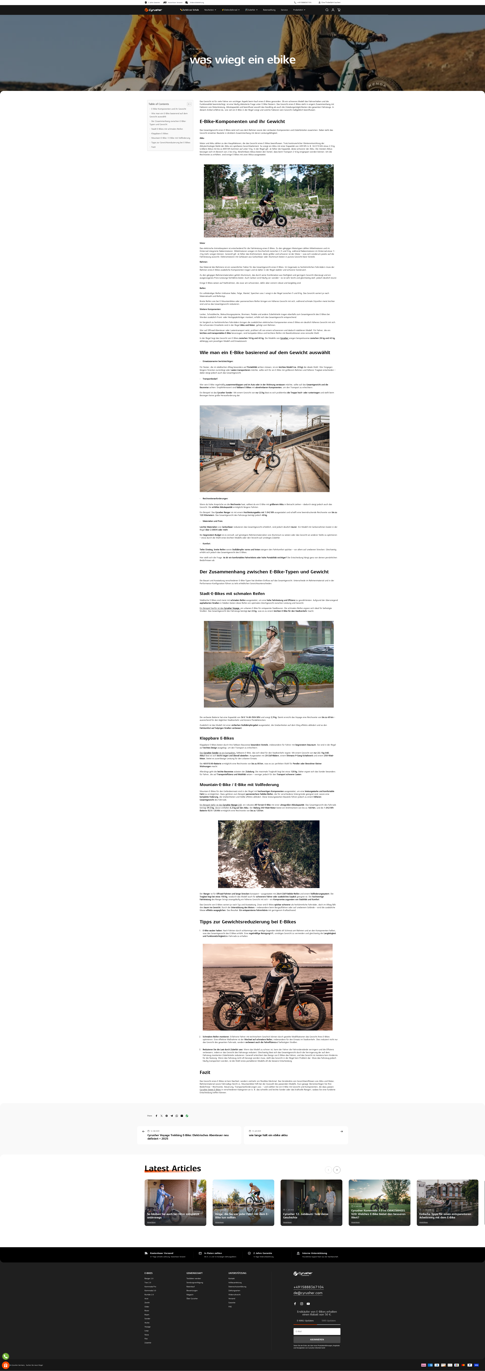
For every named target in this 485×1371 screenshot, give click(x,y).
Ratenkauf (191, 1287)
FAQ (230, 1307)
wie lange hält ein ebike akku (268, 1135)
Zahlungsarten (234, 1291)
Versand (231, 1299)
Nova (147, 1335)
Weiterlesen (151, 1222)
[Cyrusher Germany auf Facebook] (295, 1303)
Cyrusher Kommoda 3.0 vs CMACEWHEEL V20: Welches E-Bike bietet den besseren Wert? (378, 1214)
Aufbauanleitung (235, 1283)
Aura (146, 1299)
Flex (146, 1339)
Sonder (147, 1319)
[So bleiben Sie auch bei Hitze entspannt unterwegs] (175, 1203)
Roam (147, 1315)
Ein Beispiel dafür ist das (221, 805)
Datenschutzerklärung (237, 1287)
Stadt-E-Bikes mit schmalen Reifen (167, 129)
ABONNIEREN (317, 1339)
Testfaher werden (194, 1278)
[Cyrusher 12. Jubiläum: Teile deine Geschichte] (311, 1203)
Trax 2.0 (148, 1283)
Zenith (147, 1303)
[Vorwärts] (336, 1169)
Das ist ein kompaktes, (218, 753)
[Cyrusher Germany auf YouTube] (308, 1303)
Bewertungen (192, 1291)
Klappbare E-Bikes (159, 133)
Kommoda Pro (150, 1287)
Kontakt (231, 1278)
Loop (146, 1331)
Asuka (147, 1323)
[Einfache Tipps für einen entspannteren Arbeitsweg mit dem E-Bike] (448, 1203)
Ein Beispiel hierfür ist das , (220, 608)
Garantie (231, 1303)
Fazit (153, 147)
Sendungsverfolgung (195, 1283)
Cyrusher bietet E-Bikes (210, 1090)
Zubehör (148, 1343)
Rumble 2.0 (149, 1295)
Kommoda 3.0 (150, 1291)
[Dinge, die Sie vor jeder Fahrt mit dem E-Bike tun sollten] (243, 1203)
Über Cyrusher (192, 1299)
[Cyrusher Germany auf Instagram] (301, 1303)
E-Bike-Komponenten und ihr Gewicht (168, 109)
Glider (147, 1307)
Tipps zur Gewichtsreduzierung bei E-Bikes (170, 142)
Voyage (148, 1327)
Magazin (190, 1295)
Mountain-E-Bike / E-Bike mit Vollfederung (170, 138)
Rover (147, 1311)
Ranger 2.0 (149, 1278)
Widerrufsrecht (234, 1295)
